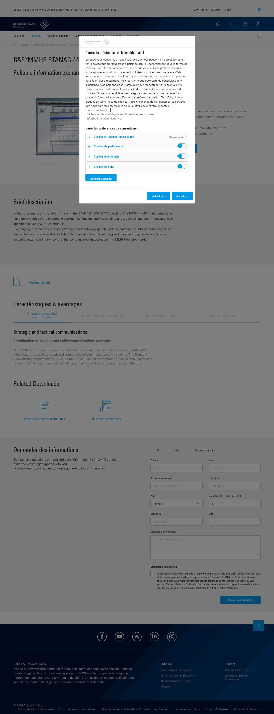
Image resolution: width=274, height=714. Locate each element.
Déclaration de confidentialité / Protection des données (120, 114)
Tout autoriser (158, 196)
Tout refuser (182, 196)
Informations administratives (104, 118)
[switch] (181, 145)
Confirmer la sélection (101, 178)
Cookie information (98, 110)
